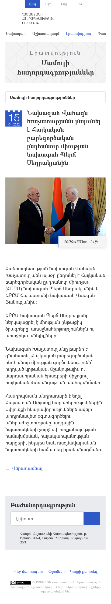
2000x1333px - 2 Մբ (81, 241)
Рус (48, 3)
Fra (79, 3)
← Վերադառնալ (24, 468)
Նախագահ (15, 33)
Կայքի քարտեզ (83, 571)
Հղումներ (56, 571)
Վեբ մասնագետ (28, 571)
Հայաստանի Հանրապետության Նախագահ (38, 18)
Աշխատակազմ (45, 33)
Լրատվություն (78, 33)
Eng (64, 3)
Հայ (32, 3)
